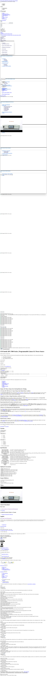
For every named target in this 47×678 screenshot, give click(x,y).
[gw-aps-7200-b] (5, 334)
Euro (3, 9)
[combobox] (4, 23)
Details (1, 538)
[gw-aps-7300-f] (5, 272)
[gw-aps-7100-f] (5, 135)
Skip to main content (3, 0)
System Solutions (4, 90)
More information (26, 671)
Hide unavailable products (5, 445)
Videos (3, 385)
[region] (23, 221)
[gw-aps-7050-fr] (6, 174)
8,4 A (4, 436)
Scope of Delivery (4, 384)
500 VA (4, 441)
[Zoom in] (5, 327)
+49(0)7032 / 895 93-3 (5, 554)
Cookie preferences (5, 15)
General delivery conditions (6, 14)
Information (2, 571)
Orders (11, 33)
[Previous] (1, 312)
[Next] (3, 312)
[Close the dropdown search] (12, 23)
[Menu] (1, 21)
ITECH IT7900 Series (4, 416)
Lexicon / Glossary (5, 17)
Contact (3, 13)
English (4, 82)
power (32, 392)
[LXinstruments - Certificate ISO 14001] (10, 563)
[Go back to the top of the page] (1, 586)
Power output (2, 439)
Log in (1, 32)
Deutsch (4, 81)
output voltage (25, 405)
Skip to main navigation (14, 0)
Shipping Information (5, 568)
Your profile (5, 33)
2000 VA (4, 443)
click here (3, 558)
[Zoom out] (1, 327)
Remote (4, 409)
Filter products (4, 430)
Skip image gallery (3, 95)
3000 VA (4, 444)
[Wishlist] (0, 27)
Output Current (3, 433)
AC (28, 392)
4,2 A (4, 435)
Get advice (3, 370)
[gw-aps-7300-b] (5, 335)
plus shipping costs (8, 366)
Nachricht (3, 580)
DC (25, 411)
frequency (22, 392)
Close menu (3, 31)
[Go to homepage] (3, 20)
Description (4, 381)
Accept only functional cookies (10, 672)
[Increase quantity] (6, 375)
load (14, 400)
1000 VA (4, 442)
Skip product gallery (3, 526)
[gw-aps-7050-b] (5, 213)
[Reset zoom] (3, 327)
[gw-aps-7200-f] (5, 233)
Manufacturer (4, 88)
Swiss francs (5, 8)
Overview (1, 33)
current (1, 394)
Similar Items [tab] (4, 524)
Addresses (8, 33)
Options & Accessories (5, 383)
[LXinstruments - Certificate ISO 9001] (3, 563)
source (13, 399)
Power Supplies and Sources (23, 420)
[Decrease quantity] (2, 375)
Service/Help (3, 11)
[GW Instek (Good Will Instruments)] (5, 518)
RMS (27, 399)
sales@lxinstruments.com (5, 556)
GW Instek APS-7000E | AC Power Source (6, 530)
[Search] (10, 23)
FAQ (3, 16)
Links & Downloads (5, 386)
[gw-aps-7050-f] (5, 194)
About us (3, 89)
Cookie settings (3, 672)
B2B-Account (4, 567)
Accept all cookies (24, 672)
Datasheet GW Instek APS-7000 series (7, 514)
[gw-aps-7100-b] (5, 155)
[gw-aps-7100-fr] (6, 96)
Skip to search (9, 0)
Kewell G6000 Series (19, 415)
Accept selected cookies (18, 672)
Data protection (4, 18)
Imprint (3, 576)
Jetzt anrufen (2, 426)
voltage (18, 392)
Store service (2, 565)
